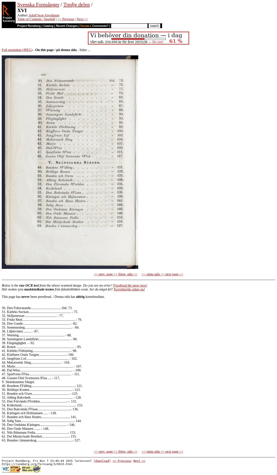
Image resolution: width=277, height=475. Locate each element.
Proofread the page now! (130, 285)
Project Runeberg (29, 25)
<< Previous (66, 19)
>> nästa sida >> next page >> (162, 274)
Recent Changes (67, 25)
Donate (85, 25)
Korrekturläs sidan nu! (129, 289)
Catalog (48, 25)
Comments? (100, 25)
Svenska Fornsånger (38, 4)
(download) (102, 460)
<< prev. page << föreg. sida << (115, 274)
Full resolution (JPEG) (17, 50)
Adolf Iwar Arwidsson (44, 15)
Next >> (82, 19)
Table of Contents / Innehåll (36, 19)
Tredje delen (76, 4)
